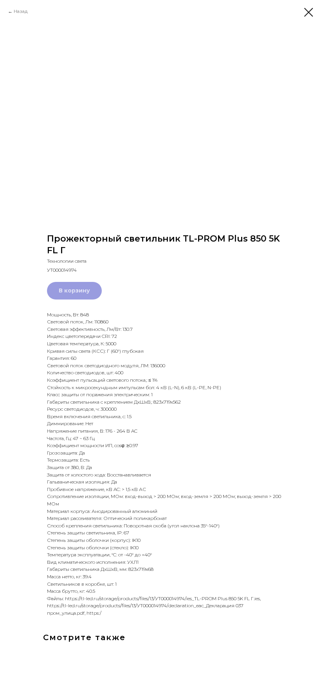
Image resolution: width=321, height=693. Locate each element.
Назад (21, 11)
